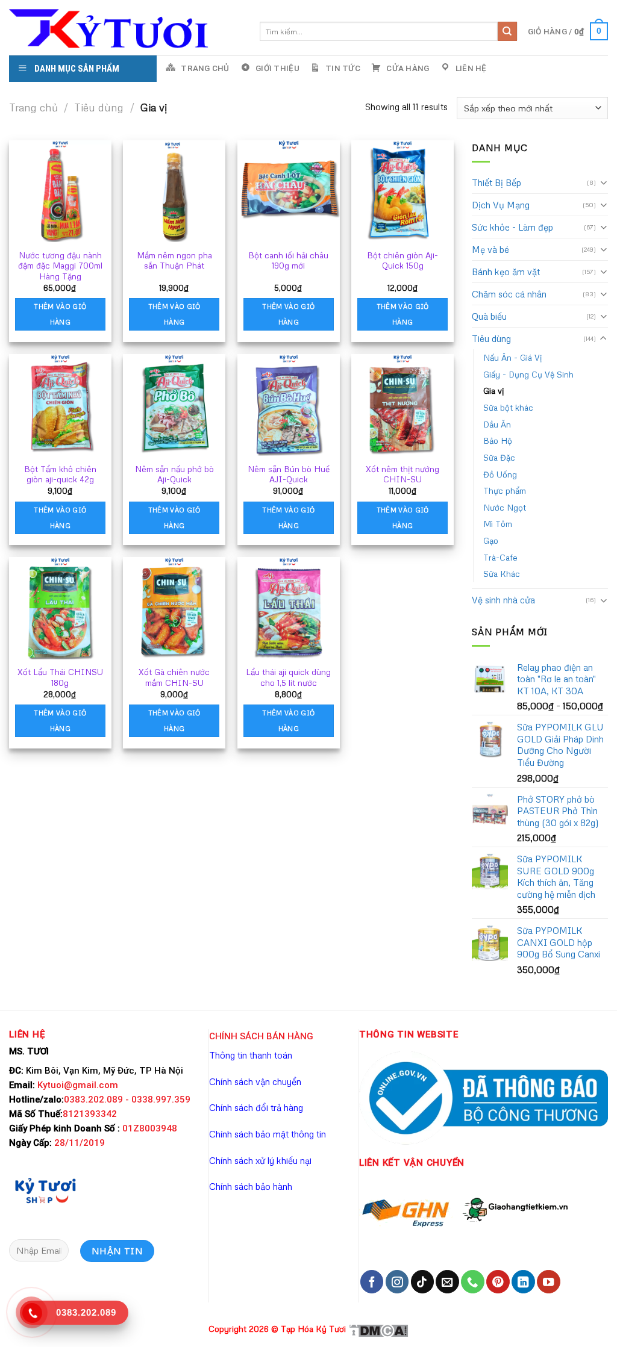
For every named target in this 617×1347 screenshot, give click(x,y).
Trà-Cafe (500, 557)
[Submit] (507, 31)
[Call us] (472, 1281)
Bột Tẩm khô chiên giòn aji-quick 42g (60, 474)
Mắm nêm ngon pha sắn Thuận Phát (174, 260)
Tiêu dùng (99, 107)
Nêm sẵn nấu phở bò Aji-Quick (174, 474)
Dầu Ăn (497, 424)
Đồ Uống (500, 474)
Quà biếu (489, 316)
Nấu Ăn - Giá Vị (512, 357)
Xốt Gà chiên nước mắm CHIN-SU (174, 677)
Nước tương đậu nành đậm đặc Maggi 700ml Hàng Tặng (60, 265)
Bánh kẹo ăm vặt (506, 271)
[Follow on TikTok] (422, 1281)
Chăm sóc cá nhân (509, 293)
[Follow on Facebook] (371, 1281)
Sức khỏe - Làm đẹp (512, 227)
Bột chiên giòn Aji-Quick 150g (402, 260)
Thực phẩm (504, 490)
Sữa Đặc (499, 457)
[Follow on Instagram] (397, 1281)
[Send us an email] (447, 1281)
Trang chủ (33, 107)
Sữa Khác (501, 573)
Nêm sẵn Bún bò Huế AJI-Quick (289, 474)
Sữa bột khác (508, 407)
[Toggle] (603, 182)
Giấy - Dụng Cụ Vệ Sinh (528, 374)
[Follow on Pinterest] (497, 1281)
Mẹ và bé (490, 249)
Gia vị (493, 390)
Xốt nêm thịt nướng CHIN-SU (402, 474)
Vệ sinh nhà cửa (503, 599)
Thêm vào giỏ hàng (60, 314)
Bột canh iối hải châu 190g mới (288, 260)
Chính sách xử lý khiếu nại (260, 1160)
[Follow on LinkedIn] (523, 1281)
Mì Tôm (497, 523)
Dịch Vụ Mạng (501, 204)
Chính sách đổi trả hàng (256, 1107)
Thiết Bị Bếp (496, 182)
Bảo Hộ (497, 440)
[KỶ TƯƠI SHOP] (45, 1189)
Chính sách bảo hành (250, 1186)
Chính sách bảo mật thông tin (267, 1133)
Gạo (490, 540)
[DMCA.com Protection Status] (378, 1329)
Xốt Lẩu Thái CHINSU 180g (60, 677)
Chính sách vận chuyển (255, 1081)
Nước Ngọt (504, 507)
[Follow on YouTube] (548, 1281)
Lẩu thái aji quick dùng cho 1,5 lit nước (288, 677)
